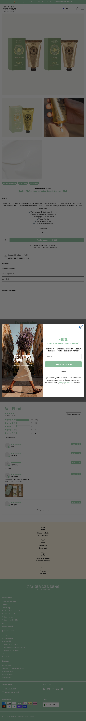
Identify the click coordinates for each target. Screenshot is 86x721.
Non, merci (63, 372)
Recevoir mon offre (63, 364)
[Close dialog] (81, 327)
